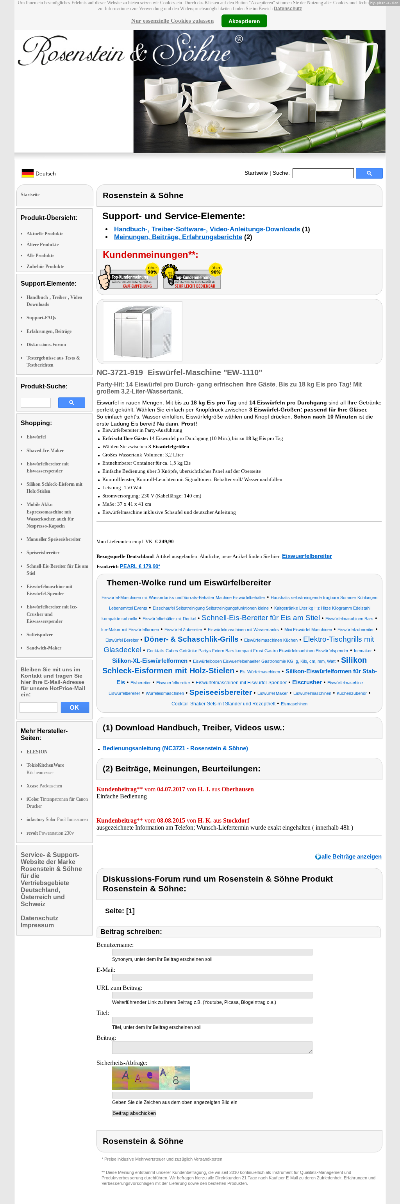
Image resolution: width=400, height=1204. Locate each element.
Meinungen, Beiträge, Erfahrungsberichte (178, 237)
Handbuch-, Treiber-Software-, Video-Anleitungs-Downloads (207, 229)
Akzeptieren (244, 21)
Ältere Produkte (43, 244)
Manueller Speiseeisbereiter (54, 539)
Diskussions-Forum (46, 344)
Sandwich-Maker (44, 648)
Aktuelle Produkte (45, 233)
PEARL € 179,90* (140, 566)
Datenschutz (288, 8)
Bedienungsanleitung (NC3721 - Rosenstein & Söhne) (175, 748)
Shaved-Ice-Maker (45, 450)
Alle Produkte (40, 255)
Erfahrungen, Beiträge (49, 331)
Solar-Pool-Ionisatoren (57, 819)
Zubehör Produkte (45, 266)
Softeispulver (40, 634)
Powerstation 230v (50, 833)
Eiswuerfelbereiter (307, 556)
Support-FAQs (41, 317)
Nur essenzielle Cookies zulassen (172, 21)
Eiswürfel (36, 437)
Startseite (256, 173)
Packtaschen (44, 786)
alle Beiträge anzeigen (351, 856)
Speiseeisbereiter (43, 552)
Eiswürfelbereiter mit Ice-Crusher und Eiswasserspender (52, 614)
